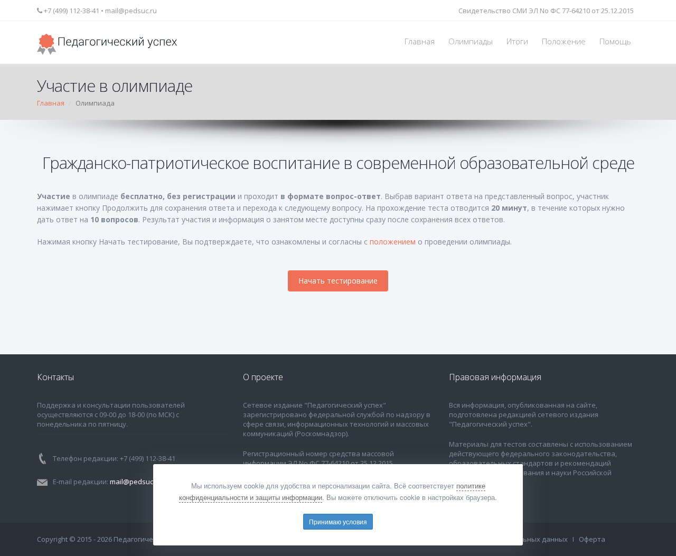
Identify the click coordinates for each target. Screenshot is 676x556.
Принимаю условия (338, 521)
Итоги (517, 41)
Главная (420, 41)
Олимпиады (470, 41)
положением (393, 242)
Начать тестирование (338, 281)
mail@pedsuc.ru (131, 10)
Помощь (615, 41)
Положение (564, 41)
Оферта (592, 539)
